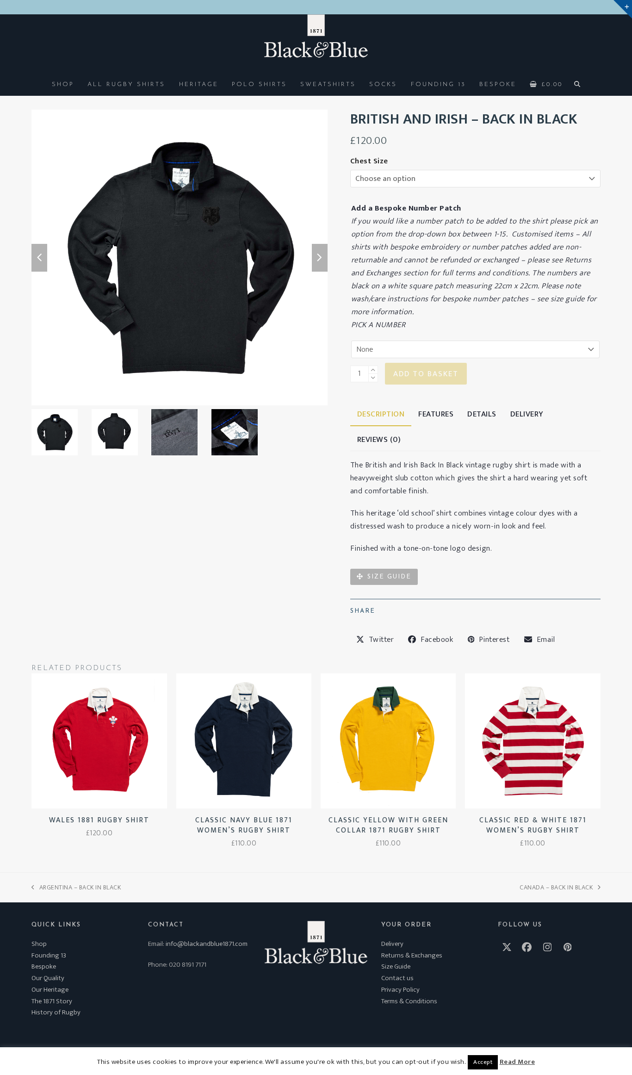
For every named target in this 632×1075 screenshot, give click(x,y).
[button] (546, 83)
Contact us (397, 978)
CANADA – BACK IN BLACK (556, 887)
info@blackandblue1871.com (207, 944)
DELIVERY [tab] (527, 414)
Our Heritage (49, 989)
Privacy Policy (400, 989)
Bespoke (43, 966)
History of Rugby (56, 1012)
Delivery (392, 944)
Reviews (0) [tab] (379, 439)
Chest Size (369, 161)
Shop (39, 944)
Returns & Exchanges (411, 955)
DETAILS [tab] (481, 414)
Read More (517, 1062)
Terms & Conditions (409, 1001)
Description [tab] (381, 414)
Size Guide (395, 966)
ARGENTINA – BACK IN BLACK (76, 887)
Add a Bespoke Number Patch (406, 208)
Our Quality (47, 978)
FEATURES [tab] (435, 414)
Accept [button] (482, 1062)
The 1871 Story (51, 1001)
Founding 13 (48, 955)
